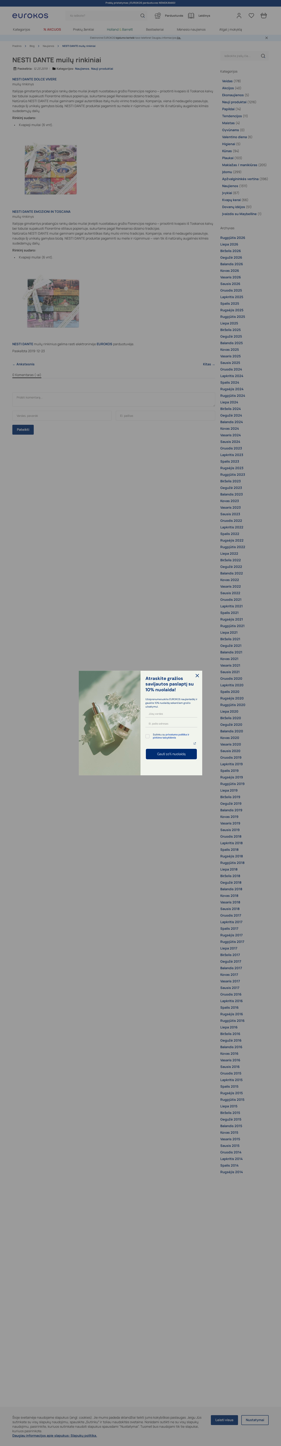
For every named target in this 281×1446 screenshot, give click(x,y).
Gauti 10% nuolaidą (171, 754)
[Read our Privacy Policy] (194, 743)
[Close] (197, 676)
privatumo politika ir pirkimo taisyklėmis (171, 736)
